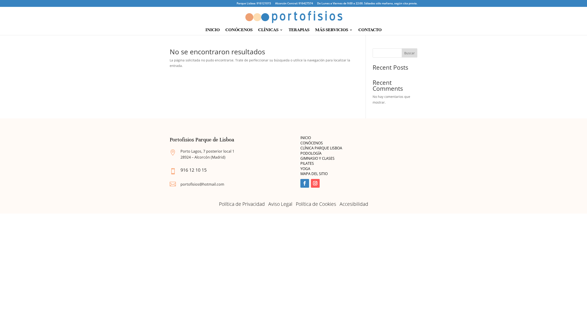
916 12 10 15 (193, 170)
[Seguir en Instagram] (315, 183)
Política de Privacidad (242, 204)
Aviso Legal (280, 204)
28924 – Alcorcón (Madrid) (202, 157)
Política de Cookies (316, 204)
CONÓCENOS (238, 30)
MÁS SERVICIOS (331, 30)
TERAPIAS (299, 30)
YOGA (305, 168)
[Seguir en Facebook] (304, 183)
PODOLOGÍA (310, 153)
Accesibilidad (354, 204)
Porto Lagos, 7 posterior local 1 (207, 151)
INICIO (212, 30)
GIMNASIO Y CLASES (317, 158)
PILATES (307, 163)
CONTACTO (370, 30)
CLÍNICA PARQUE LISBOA (321, 148)
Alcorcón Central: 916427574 (294, 3)
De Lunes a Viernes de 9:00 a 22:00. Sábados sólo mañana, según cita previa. (367, 3)
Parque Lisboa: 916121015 (254, 3)
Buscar (409, 53)
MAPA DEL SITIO (314, 173)
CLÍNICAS (268, 30)
